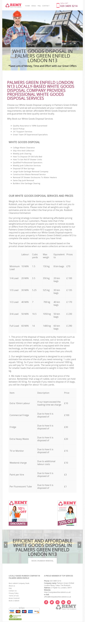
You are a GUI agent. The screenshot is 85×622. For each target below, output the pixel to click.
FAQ (10, 588)
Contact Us (13, 591)
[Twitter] (52, 602)
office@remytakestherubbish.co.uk (57, 597)
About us (12, 586)
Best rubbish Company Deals (19, 583)
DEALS (33, 6)
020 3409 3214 (55, 581)
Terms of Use (14, 596)
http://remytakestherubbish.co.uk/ (57, 592)
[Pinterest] (69, 602)
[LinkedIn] (63, 602)
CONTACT (45, 6)
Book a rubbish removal (42, 561)
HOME (27, 6)
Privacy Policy (13, 593)
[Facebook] (46, 602)
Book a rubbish (14, 601)
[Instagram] (57, 602)
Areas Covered (14, 598)
